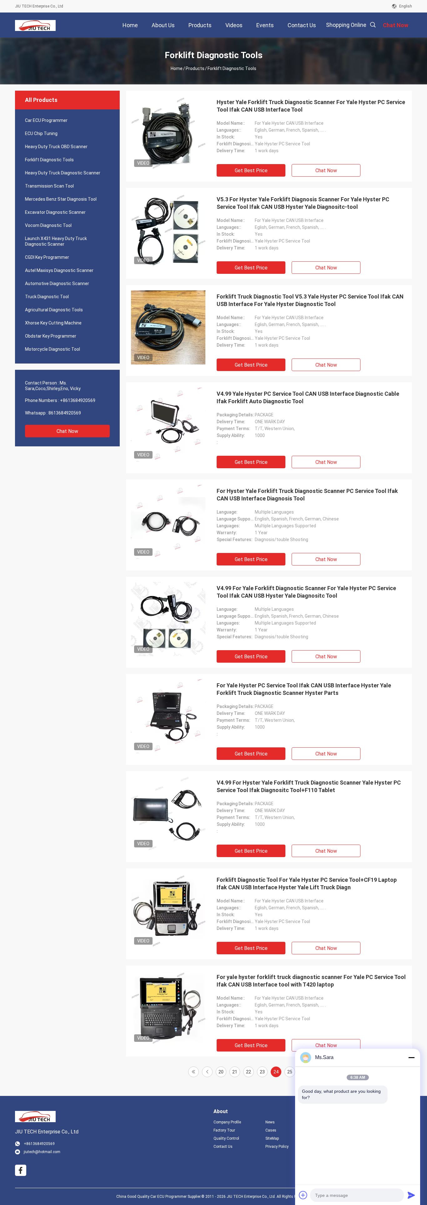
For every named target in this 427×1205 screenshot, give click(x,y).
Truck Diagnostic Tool (47, 296)
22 (248, 1071)
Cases (270, 1130)
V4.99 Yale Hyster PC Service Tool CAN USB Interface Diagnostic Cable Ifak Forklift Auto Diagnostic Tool (308, 397)
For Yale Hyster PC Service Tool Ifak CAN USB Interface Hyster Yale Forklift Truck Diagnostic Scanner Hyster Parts (304, 689)
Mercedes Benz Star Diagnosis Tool (61, 199)
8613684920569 (64, 412)
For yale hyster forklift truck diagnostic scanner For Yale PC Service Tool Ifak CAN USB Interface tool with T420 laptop (311, 981)
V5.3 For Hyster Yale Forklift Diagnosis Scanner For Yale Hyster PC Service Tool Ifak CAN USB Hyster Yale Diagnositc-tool (303, 203)
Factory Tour (224, 1130)
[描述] (372, 25)
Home (177, 68)
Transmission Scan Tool (49, 185)
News (270, 1122)
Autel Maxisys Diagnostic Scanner (59, 270)
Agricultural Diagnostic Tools (54, 309)
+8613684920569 (77, 400)
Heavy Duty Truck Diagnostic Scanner (62, 172)
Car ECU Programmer (46, 120)
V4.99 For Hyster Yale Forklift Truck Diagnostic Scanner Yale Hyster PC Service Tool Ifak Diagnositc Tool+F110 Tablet (309, 786)
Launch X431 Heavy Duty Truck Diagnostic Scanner (56, 241)
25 (289, 1071)
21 (234, 1071)
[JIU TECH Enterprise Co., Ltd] (35, 25)
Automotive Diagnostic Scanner (57, 283)
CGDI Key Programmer (47, 257)
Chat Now (67, 431)
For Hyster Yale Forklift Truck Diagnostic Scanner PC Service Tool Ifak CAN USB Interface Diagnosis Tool (307, 495)
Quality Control (226, 1138)
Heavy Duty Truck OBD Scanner (56, 146)
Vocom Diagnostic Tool (48, 225)
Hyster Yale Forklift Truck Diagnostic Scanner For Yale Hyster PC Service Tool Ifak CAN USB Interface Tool (311, 106)
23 (262, 1071)
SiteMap (272, 1138)
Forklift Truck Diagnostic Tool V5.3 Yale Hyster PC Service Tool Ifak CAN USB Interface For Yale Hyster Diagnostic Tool (310, 300)
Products (195, 68)
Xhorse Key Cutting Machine (53, 322)
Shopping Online (346, 25)
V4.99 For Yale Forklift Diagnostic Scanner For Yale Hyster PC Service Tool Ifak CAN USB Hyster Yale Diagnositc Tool (306, 592)
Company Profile (227, 1122)
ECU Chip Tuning (41, 133)
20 (221, 1071)
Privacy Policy (277, 1146)
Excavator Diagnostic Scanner (55, 212)
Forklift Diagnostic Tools (49, 159)
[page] (193, 1072)
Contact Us (223, 1146)
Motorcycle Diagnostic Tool (52, 349)
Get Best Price (251, 170)
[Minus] (411, 1057)
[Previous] (207, 1072)
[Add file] (303, 1195)
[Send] (411, 1195)
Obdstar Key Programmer (50, 336)
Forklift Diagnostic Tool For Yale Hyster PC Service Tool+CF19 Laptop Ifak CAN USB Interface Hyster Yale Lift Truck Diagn (307, 883)
